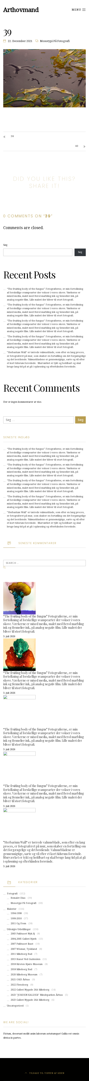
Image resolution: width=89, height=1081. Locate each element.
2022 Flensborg (19, 984)
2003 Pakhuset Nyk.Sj (23, 933)
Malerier (11, 909)
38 (12, 136)
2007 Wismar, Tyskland (24, 949)
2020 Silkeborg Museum (24, 974)
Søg (5, 245)
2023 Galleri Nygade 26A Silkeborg (30, 1000)
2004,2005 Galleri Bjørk (24, 938)
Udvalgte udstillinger (19, 929)
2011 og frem (18, 923)
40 (76, 146)
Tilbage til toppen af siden (46, 1073)
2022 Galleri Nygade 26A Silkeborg (30, 989)
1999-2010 (16, 918)
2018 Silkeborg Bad (21, 969)
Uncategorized (15, 1005)
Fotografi (12, 893)
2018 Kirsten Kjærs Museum (27, 964)
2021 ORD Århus (20, 979)
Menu (77, 9)
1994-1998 (16, 913)
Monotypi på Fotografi (55, 41)
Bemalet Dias (18, 898)
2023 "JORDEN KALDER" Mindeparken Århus (37, 995)
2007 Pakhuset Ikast (22, 943)
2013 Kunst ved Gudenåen (25, 959)
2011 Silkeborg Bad (21, 954)
